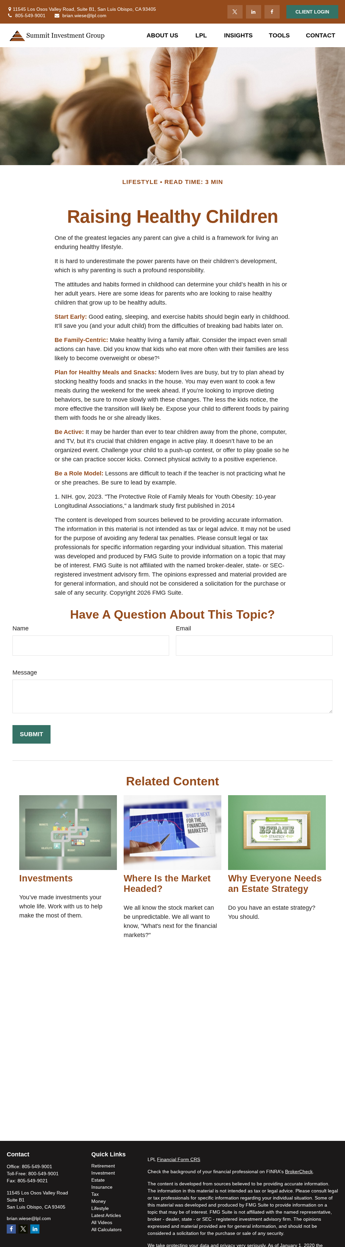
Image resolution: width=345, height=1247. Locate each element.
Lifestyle (100, 1208)
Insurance (102, 1187)
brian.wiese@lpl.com (84, 15)
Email (183, 628)
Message (24, 672)
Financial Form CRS (178, 1159)
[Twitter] (235, 12)
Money (98, 1201)
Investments (46, 878)
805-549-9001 (30, 15)
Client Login (312, 11)
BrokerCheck (299, 1171)
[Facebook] (272, 12)
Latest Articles (106, 1215)
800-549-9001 (43, 1173)
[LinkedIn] (253, 12)
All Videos (101, 1222)
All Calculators (106, 1229)
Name (20, 628)
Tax (95, 1194)
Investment (103, 1173)
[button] (162, 35)
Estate (98, 1180)
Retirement (103, 1165)
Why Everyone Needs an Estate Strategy (275, 883)
